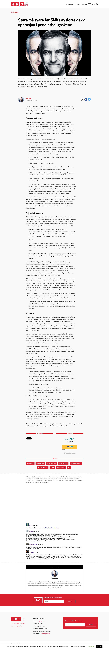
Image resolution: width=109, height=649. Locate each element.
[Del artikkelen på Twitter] (89, 99)
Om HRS (84, 4)
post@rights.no (40, 621)
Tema (93, 4)
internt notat (40, 463)
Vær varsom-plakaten (44, 633)
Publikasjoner (69, 4)
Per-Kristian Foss (43, 467)
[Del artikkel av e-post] (82, 99)
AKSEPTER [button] (99, 646)
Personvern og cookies (16, 626)
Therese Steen (61, 467)
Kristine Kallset (63, 463)
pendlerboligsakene (76, 463)
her (55, 426)
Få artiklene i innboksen (53, 597)
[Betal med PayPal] (69, 447)
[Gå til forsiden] (18, 619)
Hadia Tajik (30, 463)
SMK (52, 467)
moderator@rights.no (43, 482)
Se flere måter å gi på (69, 453)
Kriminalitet (14, 12)
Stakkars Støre (39, 139)
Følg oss (77, 4)
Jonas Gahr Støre (52, 463)
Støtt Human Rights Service (17, 623)
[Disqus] (54, 503)
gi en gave (74, 424)
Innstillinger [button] (91, 646)
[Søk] (97, 4)
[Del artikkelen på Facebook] (85, 99)
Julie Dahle (28, 98)
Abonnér (70, 601)
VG (69, 467)
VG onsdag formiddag (68, 361)
